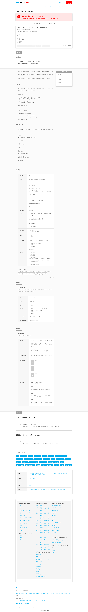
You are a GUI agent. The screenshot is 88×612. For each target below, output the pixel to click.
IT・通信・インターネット (57, 505)
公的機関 (54, 532)
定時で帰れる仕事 (20, 465)
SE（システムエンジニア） (61, 455)
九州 (37, 544)
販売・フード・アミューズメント (25, 510)
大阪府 (48, 530)
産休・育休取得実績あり (45, 489)
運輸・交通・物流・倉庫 (57, 528)
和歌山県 (48, 532)
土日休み (21, 603)
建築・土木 (21, 525)
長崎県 (48, 544)
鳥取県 (41, 536)
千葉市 (46, 517)
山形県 (45, 508)
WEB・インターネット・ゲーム (25, 520)
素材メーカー (55, 508)
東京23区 (49, 517)
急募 (37, 556)
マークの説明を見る (50, 277)
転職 (17, 596)
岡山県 (48, 536)
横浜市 (41, 518)
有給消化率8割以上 (39, 558)
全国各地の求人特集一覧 (57, 542)
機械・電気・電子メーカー (57, 507)
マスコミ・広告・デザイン (57, 522)
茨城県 (41, 512)
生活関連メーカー (56, 512)
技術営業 (18, 462)
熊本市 (49, 549)
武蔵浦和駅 (31, 482)
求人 (20, 596)
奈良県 (45, 532)
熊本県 (41, 546)
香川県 (45, 541)
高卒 (53, 552)
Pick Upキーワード (25, 596)
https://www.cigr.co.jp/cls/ (35, 320)
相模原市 (48, 518)
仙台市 (41, 510)
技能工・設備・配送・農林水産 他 (25, 528)
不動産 (30, 485)
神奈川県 (41, 515)
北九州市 (41, 549)
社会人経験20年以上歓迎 (55, 489)
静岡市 (41, 528)
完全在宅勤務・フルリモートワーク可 (42, 559)
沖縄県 (45, 547)
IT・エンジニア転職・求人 (20, 600)
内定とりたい (51, 455)
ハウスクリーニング (33, 462)
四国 (37, 541)
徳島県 (41, 541)
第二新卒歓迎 (31, 489)
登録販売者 (25, 462)
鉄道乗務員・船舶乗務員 (53, 462)
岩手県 (45, 507)
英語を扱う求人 (26, 603)
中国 (37, 536)
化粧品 (62, 462)
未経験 (62, 465)
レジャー (54, 517)
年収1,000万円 (37, 455)
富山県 (41, 523)
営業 (20, 505)
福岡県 (41, 544)
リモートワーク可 (39, 561)
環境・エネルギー (56, 530)
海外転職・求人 (44, 600)
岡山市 (41, 539)
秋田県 (41, 508)
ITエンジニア (22, 522)
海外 (37, 551)
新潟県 (41, 520)
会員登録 (69, 3)
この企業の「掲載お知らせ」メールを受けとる (44, 23)
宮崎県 (48, 546)
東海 (37, 525)
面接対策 (37, 593)
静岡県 (45, 525)
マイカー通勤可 (38, 569)
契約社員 (21, 537)
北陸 (37, 523)
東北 (37, 507)
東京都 (48, 513)
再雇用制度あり (37, 489)
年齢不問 (30, 455)
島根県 (45, 536)
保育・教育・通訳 (22, 515)
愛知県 (48, 525)
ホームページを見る (35, 383)
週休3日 (44, 455)
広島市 (45, 539)
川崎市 (45, 518)
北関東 (37, 512)
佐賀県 (45, 544)
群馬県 (48, 512)
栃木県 (45, 512)
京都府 (45, 530)
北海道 (37, 505)
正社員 (38, 465)
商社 (53, 513)
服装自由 (37, 568)
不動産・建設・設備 (56, 527)
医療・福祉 (21, 513)
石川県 (45, 523)
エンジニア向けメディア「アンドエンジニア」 (63, 593)
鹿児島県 (41, 547)
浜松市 (45, 528)
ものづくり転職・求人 (29, 600)
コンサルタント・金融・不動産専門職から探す (37, 473)
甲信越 (37, 520)
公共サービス (22, 530)
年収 (26, 593)
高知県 (41, 542)
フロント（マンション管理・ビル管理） (38, 474)
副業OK (37, 563)
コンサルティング (56, 525)
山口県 (45, 537)
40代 (18, 455)
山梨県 (45, 520)
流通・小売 (54, 518)
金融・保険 (54, 523)
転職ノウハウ (43, 593)
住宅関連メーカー (56, 510)
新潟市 (41, 522)
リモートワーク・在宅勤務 (47, 465)
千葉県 (45, 513)
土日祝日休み (68, 465)
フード (54, 520)
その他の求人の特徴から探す (41, 576)
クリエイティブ (22, 518)
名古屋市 (48, 528)
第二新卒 (56, 465)
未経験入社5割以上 (63, 489)
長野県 (48, 520)
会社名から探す (55, 539)
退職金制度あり (38, 566)
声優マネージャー (43, 462)
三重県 (41, 527)
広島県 (41, 537)
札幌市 (41, 505)
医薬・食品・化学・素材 (24, 527)
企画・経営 (21, 507)
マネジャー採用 (38, 574)
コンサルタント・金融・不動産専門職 (54, 473)
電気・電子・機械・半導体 (24, 523)
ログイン (63, 2)
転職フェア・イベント (50, 593)
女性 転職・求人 (38, 600)
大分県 (45, 546)
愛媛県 (48, 541)
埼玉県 (30, 478)
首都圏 (37, 513)
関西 (37, 530)
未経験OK (37, 571)
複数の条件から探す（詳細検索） (58, 540)
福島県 (48, 508)
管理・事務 (21, 508)
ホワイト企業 (23, 455)
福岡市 (45, 549)
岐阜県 (41, 525)
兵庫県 (41, 532)
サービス (54, 515)
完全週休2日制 (38, 564)
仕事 (34, 593)
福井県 (48, 523)
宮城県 (48, 507)
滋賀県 (41, 530)
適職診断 (30, 593)
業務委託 (21, 539)
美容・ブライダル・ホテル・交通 (25, 512)
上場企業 (37, 573)
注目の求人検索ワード (30, 465)
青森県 (41, 507)
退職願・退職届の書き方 (20, 593)
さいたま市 (34, 478)
